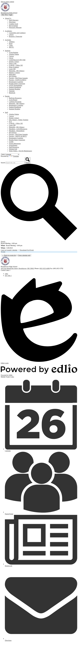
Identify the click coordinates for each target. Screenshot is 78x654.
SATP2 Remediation (15, 85)
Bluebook (12, 93)
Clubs (11, 45)
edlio (6, 274)
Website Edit (13, 149)
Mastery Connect (14, 72)
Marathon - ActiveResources (18, 129)
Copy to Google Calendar (9, 250)
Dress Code (12, 63)
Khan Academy (14, 67)
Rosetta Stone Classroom (17, 83)
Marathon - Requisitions (16, 131)
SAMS (11, 142)
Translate (16, 156)
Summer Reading (14, 89)
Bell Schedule (13, 26)
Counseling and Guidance (17, 33)
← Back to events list (9, 255)
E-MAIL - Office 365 (16, 65)
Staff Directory (13, 20)
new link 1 (8, 275)
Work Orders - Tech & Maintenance (20, 151)
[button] (8, 18)
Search (3, 163)
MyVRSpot (12, 76)
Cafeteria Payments (15, 102)
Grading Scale (13, 24)
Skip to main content (7, 2)
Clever (11, 58)
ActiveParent (13, 100)
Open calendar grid (24, 255)
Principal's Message (15, 27)
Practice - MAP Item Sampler (18, 78)
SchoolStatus (13, 145)
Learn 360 (12, 69)
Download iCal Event (27, 250)
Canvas (11, 56)
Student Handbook (15, 87)
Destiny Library (14, 62)
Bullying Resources (15, 98)
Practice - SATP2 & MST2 (17, 80)
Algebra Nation (14, 54)
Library (11, 34)
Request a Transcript (15, 36)
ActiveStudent (13, 52)
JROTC (11, 47)
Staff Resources (14, 147)
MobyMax (12, 74)
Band (10, 43)
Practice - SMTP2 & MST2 (18, 136)
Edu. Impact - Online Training (18, 120)
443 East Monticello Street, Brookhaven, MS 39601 (17, 268)
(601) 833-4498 (44, 268)
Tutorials (12, 91)
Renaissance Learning (16, 82)
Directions (12, 22)
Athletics (12, 42)
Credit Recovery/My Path (17, 60)
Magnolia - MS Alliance (16, 71)
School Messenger (15, 143)
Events (3, 252)
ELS (10, 121)
